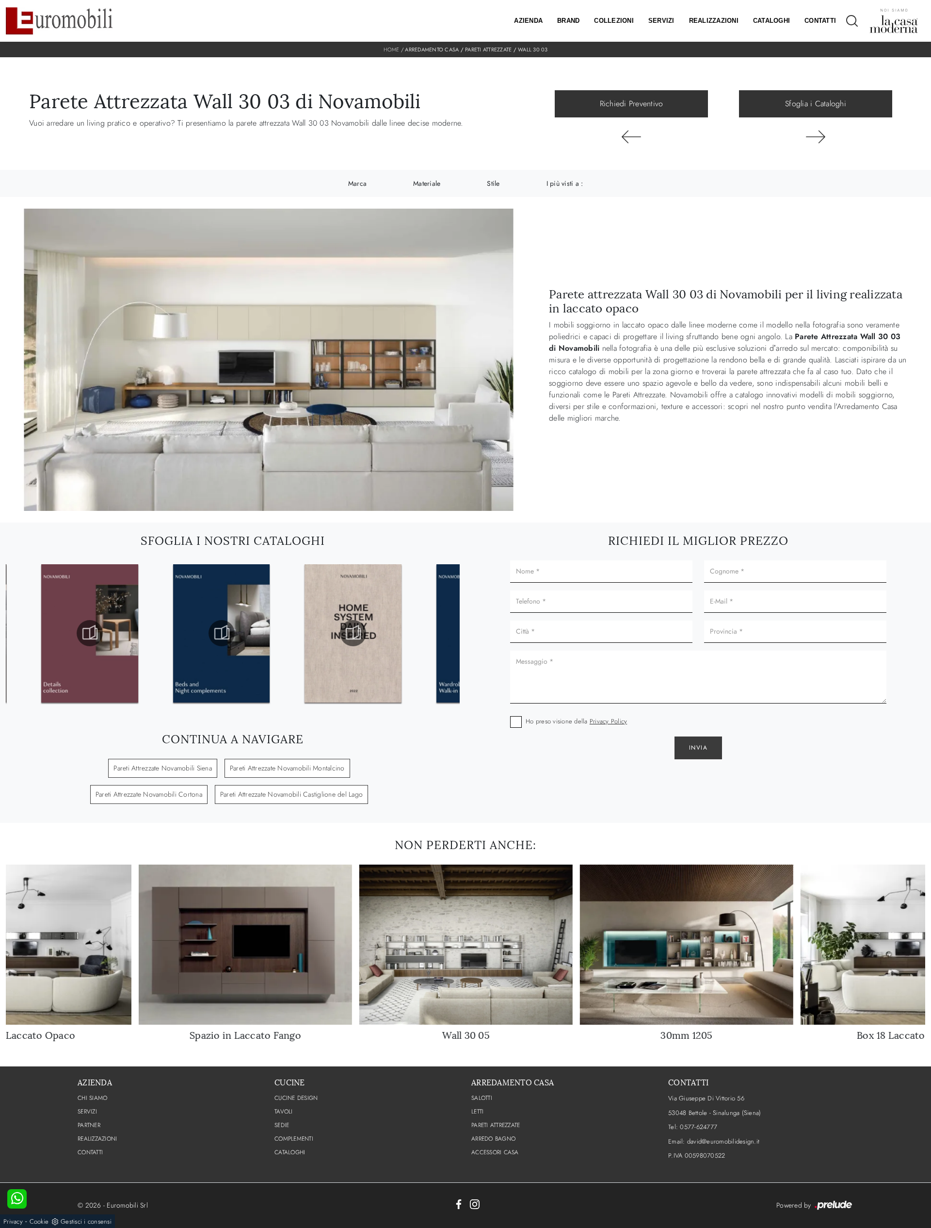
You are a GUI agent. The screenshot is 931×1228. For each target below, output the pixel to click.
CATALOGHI (289, 1152)
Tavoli (283, 1111)
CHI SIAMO (92, 1098)
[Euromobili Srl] (59, 21)
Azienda (528, 20)
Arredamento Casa (432, 49)
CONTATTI (90, 1152)
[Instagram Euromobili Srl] (475, 1204)
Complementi (293, 1138)
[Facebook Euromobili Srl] (459, 1204)
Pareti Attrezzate (488, 49)
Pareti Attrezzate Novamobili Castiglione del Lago (291, 794)
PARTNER (89, 1125)
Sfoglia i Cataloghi (815, 103)
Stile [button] (493, 183)
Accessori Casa (495, 1152)
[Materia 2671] (815, 137)
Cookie (39, 1221)
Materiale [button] (426, 183)
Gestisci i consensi (86, 1221)
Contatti (820, 20)
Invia (698, 747)
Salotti (481, 1098)
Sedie (281, 1125)
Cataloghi (771, 20)
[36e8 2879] (631, 137)
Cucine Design (296, 1098)
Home (392, 49)
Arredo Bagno (493, 1138)
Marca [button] (357, 183)
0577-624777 (698, 1126)
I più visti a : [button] (564, 183)
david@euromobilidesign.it (723, 1141)
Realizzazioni (713, 20)
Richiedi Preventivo (631, 103)
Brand (568, 20)
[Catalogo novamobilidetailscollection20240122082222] (90, 633)
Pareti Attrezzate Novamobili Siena (162, 768)
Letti (477, 1111)
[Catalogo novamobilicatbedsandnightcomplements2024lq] (222, 633)
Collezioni (614, 20)
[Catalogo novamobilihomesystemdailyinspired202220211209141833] (353, 633)
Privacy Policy (608, 721)
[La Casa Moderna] (893, 21)
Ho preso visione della (576, 721)
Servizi (661, 20)
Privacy (13, 1221)
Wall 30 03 (533, 49)
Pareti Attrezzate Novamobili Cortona (149, 794)
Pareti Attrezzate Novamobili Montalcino (287, 768)
